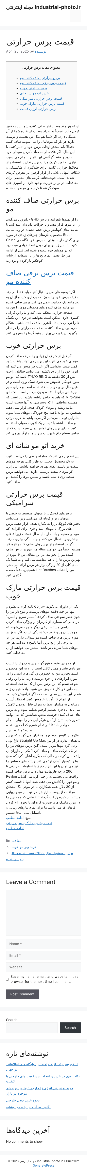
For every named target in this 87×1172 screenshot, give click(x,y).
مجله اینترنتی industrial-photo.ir (43, 7)
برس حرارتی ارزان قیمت (38, 109)
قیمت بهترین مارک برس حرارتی (29, 823)
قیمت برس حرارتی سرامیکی (41, 98)
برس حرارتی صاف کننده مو (40, 78)
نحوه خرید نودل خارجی (23, 1100)
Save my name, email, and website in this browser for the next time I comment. (44, 979)
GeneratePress (43, 1165)
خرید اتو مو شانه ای (34, 93)
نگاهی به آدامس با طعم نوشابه (28, 1107)
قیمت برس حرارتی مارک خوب (42, 103)
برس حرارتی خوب (33, 88)
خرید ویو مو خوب (24, 847)
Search (11, 1020)
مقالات (16, 841)
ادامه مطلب (15, 818)
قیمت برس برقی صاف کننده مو (43, 83)
